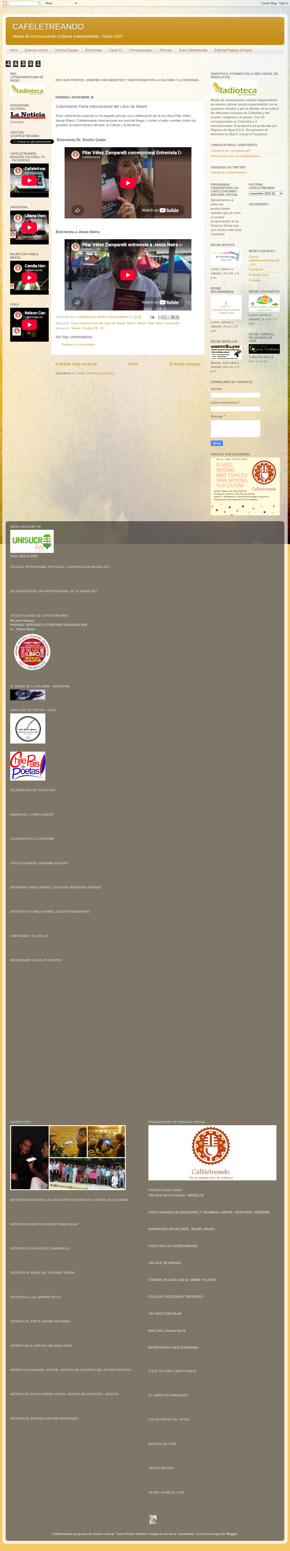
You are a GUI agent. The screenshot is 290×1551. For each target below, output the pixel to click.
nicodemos (186, 1534)
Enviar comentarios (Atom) (95, 373)
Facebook (256, 269)
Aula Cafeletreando (193, 50)
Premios (166, 50)
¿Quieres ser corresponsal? (231, 150)
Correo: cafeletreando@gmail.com (264, 260)
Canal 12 (115, 50)
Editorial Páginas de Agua (233, 50)
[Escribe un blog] (164, 317)
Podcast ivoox (259, 275)
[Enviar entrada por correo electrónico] (152, 317)
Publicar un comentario (77, 344)
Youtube (255, 280)
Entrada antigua (185, 364)
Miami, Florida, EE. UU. (88, 328)
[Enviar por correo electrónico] (160, 317)
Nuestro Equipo (66, 50)
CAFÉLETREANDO (48, 26)
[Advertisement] (44, 1011)
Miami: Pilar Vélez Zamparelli (158, 323)
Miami (131, 323)
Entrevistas (93, 50)
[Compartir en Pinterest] (177, 317)
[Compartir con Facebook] (173, 317)
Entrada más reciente (76, 364)
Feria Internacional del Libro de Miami (98, 323)
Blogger (231, 1534)
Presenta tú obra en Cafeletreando (236, 156)
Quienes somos (36, 50)
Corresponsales (141, 50)
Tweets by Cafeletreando (228, 172)
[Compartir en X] (169, 317)
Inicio (14, 50)
